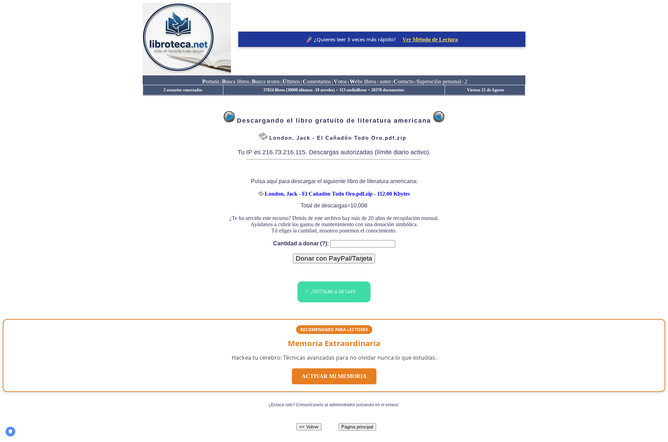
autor (384, 81)
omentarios (317, 81)
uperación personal (438, 81)
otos (340, 81)
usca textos (266, 81)
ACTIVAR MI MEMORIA (334, 376)
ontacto (403, 81)
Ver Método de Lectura (430, 39)
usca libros (235, 81)
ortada (210, 81)
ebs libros (363, 81)
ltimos (291, 81)
